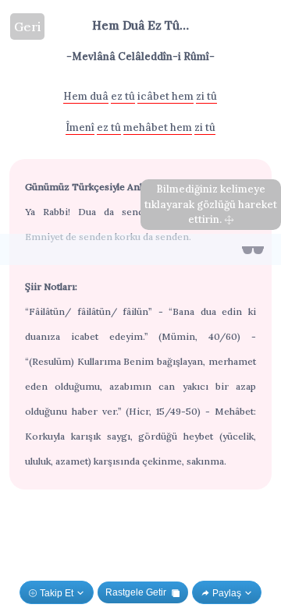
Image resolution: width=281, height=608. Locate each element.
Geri (27, 26)
